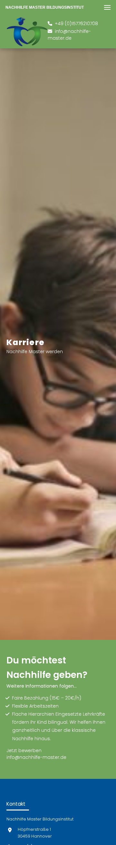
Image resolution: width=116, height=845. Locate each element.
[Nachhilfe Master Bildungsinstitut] (26, 31)
